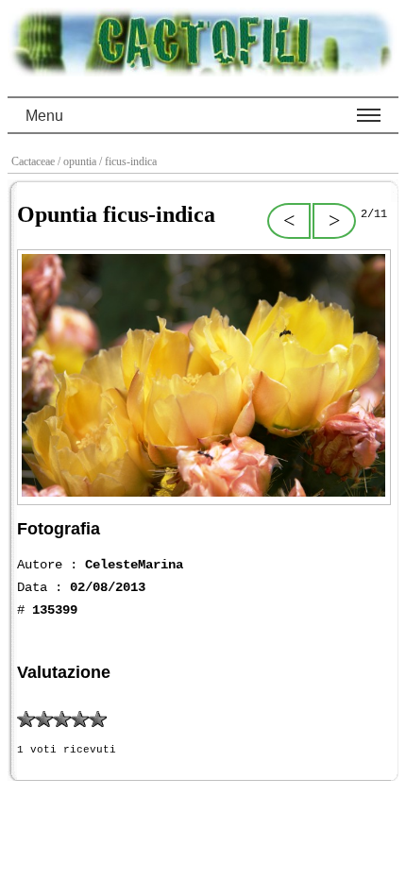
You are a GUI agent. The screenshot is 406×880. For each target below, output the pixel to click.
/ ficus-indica (129, 161)
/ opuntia (78, 161)
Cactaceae (34, 161)
